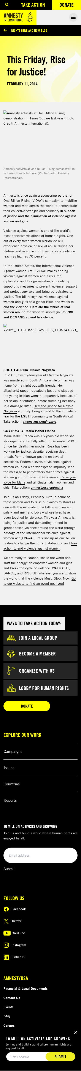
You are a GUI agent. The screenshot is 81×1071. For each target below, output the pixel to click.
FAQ (6, 1016)
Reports (10, 800)
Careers (8, 1025)
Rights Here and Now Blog (29, 30)
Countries (12, 784)
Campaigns (13, 751)
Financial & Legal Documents (25, 988)
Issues (9, 767)
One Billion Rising (16, 200)
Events (8, 1007)
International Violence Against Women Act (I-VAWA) (38, 268)
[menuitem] (7, 5)
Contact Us (11, 998)
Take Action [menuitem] (33, 5)
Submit (8, 869)
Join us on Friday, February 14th (27, 497)
